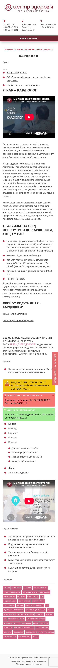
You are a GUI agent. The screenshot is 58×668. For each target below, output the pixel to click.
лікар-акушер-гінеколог (36, 619)
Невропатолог (24, 601)
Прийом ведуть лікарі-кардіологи (23, 85)
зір (5, 619)
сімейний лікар (24, 636)
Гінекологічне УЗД (40, 587)
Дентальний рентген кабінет (26, 448)
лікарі (35, 623)
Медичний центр (10, 601)
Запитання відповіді (18, 473)
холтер (35, 636)
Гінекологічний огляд (12, 592)
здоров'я (49, 614)
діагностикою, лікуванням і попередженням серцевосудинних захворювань (26, 167)
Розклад (12, 428)
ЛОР (42, 596)
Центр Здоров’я (10, 614)
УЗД (46, 605)
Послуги (12, 437)
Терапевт (39, 605)
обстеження (18, 632)
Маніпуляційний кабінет (23, 461)
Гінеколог (27, 587)
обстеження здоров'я (34, 632)
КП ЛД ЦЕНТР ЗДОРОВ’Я (22, 344)
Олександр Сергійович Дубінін (18, 320)
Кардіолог (21, 596)
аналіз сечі (29, 614)
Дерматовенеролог (30, 592)
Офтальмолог (9, 605)
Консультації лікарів (33, 49)
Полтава (20, 605)
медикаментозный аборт (24, 627)
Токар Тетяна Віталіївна (15, 314)
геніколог (40, 614)
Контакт (12, 424)
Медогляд (13, 433)
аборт (20, 614)
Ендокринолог (9, 596)
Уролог (50, 610)
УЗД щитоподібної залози (35, 610)
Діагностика (45, 592)
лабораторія (13, 619)
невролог (7, 632)
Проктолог (29, 605)
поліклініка (49, 632)
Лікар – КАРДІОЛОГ (17, 73)
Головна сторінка (13, 49)
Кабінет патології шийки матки (27, 457)
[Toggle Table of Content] (5, 69)
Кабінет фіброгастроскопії (24, 452)
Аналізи (7, 587)
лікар (22, 619)
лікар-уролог (26, 623)
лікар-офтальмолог (11, 623)
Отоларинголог (38, 601)
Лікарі (11, 468)
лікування (44, 623)
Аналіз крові (17, 587)
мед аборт (8, 627)
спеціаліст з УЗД (10, 636)
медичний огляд (42, 627)
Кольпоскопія (32, 596)
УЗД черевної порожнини (13, 610)
